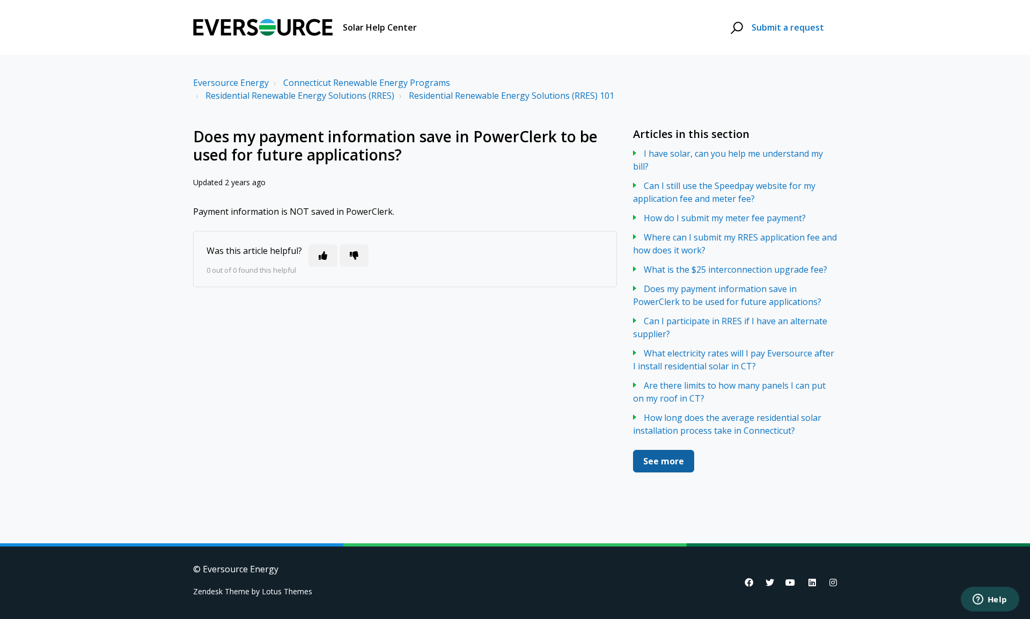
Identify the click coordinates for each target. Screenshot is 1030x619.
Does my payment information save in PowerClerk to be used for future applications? (727, 295)
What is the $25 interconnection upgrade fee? (735, 269)
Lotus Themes (287, 591)
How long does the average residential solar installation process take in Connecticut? (727, 424)
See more (663, 461)
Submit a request (788, 27)
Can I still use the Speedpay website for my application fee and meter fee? (724, 192)
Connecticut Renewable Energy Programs (366, 83)
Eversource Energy (231, 83)
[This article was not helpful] (354, 255)
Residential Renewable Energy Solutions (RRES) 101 (511, 95)
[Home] (263, 27)
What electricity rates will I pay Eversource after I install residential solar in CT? (733, 359)
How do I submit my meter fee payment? (725, 218)
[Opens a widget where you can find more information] (989, 600)
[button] (735, 27)
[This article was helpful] (322, 255)
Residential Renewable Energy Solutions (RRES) (299, 95)
